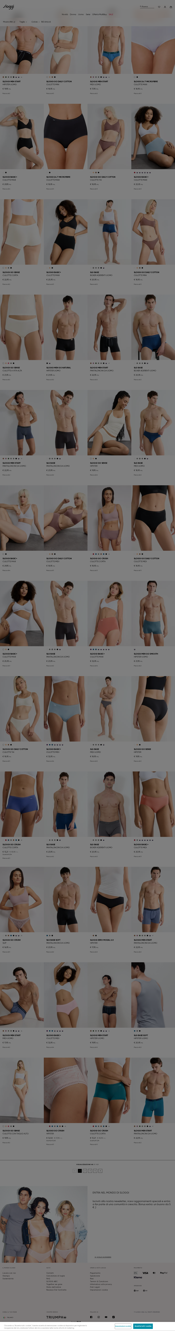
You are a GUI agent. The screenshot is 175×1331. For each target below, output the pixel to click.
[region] (87, 1326)
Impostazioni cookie (123, 1326)
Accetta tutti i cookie (143, 1326)
